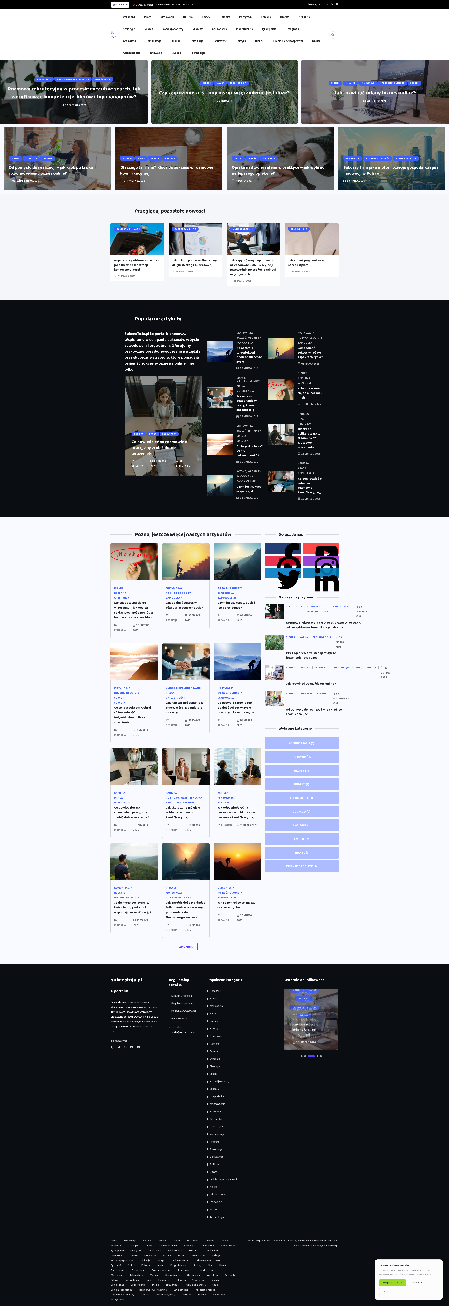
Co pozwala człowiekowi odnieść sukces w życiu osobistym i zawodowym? (236, 707)
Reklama (215, 1280)
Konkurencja (185, 1270)
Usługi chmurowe (196, 1285)
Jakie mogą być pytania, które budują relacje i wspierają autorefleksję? (132, 907)
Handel (223, 1265)
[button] (302, 1056)
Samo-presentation (122, 1290)
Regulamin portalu (182, 1003)
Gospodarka (219, 29)
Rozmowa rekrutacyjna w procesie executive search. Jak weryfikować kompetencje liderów (324, 625)
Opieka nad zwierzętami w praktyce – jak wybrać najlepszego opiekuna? (278, 170)
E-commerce (301, 797)
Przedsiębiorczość (205, 1290)
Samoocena (117, 1285)
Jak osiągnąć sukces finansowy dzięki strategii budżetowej (194, 263)
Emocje (206, 17)
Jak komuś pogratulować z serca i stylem (307, 263)
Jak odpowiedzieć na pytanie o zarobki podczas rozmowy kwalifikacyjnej (236, 812)
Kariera (188, 17)
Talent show (136, 1275)
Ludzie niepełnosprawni (288, 41)
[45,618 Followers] (283, 573)
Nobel (131, 1265)
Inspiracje (163, 1280)
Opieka (202, 1295)
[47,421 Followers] (283, 561)
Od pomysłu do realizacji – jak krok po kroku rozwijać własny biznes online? (51, 170)
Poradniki (129, 17)
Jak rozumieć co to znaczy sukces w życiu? (236, 905)
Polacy (198, 1265)
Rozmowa (116, 1255)
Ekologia (302, 825)
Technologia (197, 53)
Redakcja (137, 465)
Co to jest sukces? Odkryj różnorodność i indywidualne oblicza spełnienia (132, 715)
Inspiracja (144, 1260)
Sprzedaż (116, 1265)
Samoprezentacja (161, 1270)
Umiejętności (180, 1290)
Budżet (301, 784)
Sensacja (304, 17)
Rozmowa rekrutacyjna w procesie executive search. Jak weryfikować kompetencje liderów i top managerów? (74, 93)
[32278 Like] (283, 548)
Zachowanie (138, 1270)
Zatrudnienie (173, 1285)
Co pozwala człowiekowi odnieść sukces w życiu (249, 355)
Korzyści (161, 1260)
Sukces (148, 29)
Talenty (225, 17)
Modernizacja (244, 29)
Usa (210, 1265)
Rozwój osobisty (172, 29)
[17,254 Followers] (321, 573)
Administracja (131, 53)
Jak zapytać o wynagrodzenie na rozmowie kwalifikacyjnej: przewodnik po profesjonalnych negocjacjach (253, 267)
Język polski (269, 29)
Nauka (316, 41)
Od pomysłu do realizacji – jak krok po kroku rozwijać (314, 712)
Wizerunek (198, 1280)
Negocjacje (219, 1295)
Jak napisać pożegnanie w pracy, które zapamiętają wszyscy (184, 707)
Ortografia (292, 29)
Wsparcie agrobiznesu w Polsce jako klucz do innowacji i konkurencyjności (136, 265)
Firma (148, 1280)
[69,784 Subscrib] (321, 548)
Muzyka (176, 53)
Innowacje (155, 53)
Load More (186, 946)
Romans (266, 17)
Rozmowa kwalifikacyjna (153, 1290)
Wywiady (230, 1275)
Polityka (241, 41)
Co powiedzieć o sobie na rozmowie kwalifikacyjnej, (310, 485)
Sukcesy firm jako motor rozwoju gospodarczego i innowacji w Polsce (390, 170)
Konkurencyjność (165, 1295)
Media (155, 1285)
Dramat (285, 17)
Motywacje (117, 1275)
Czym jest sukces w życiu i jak (248, 489)
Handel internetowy (210, 1270)
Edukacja (301, 811)
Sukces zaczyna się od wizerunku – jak (310, 393)
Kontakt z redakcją (182, 996)
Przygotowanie (178, 1265)
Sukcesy (197, 29)
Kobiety (145, 1265)
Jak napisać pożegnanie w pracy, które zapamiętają (246, 403)
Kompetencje (172, 1275)
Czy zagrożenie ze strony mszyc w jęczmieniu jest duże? (224, 93)
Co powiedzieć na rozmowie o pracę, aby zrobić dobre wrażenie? (159, 448)
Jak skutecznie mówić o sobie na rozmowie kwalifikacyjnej (183, 812)
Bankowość (219, 41)
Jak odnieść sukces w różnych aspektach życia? (310, 353)
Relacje (216, 1255)
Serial (215, 1285)
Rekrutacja (196, 41)
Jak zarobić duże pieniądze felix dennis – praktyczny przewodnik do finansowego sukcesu (185, 910)
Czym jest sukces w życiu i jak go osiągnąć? (236, 605)
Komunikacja (153, 41)
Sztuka (114, 1280)
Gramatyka (129, 41)
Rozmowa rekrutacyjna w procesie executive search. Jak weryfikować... (204, 5)
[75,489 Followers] (321, 561)
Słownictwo (193, 1275)
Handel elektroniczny (122, 1295)
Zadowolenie (138, 1285)
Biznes (259, 41)
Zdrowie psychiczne (122, 1260)
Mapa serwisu (179, 1018)
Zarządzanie (117, 1300)
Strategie (129, 29)
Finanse (175, 41)
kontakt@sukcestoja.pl (182, 1032)
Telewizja (181, 1280)
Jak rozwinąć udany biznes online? (375, 93)
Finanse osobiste (301, 866)
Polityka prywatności (183, 1011)
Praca (147, 17)
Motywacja (167, 17)
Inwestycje (213, 1275)
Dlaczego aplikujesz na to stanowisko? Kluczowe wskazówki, (309, 438)
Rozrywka (245, 17)
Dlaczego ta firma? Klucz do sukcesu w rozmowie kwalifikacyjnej (166, 170)
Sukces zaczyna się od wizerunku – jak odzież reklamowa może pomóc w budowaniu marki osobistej (133, 610)
